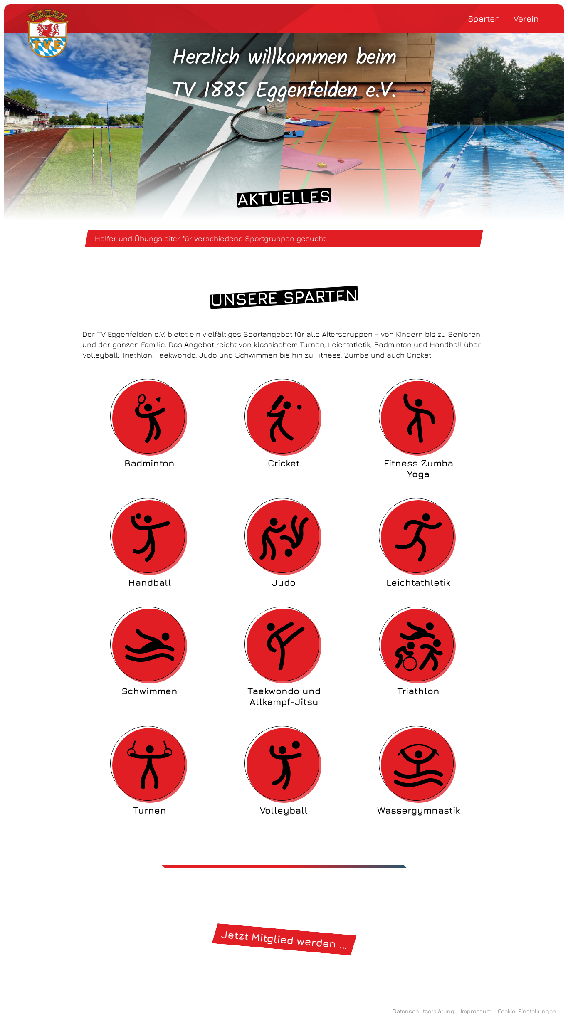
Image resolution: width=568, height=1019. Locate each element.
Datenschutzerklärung (423, 1010)
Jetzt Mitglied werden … (284, 939)
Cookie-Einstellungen (527, 1010)
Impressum (476, 1010)
